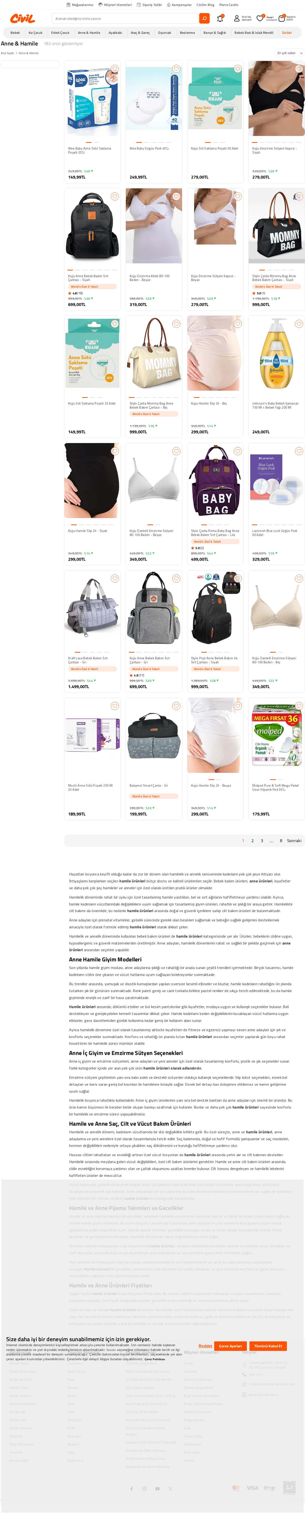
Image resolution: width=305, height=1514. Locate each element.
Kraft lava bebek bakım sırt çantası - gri (88, 660)
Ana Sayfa (7, 53)
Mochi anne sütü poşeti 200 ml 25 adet (90, 788)
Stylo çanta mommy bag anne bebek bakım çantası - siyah (274, 278)
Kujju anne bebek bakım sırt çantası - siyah (88, 278)
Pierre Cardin (229, 4)
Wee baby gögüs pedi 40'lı (149, 148)
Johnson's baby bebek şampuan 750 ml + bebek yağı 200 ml (275, 405)
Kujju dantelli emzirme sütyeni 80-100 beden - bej (274, 660)
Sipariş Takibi (152, 4)
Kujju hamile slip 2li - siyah (87, 531)
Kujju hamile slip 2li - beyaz (211, 786)
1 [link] (243, 840)
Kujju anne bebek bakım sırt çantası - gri (150, 660)
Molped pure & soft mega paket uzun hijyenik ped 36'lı (275, 788)
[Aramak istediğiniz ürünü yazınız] (204, 18)
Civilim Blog (205, 4)
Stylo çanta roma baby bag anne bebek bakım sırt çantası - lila (215, 533)
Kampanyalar (182, 4)
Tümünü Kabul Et (268, 1346)
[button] (16, 32)
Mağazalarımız (82, 4)
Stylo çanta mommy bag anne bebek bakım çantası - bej (151, 405)
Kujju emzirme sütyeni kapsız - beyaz (213, 278)
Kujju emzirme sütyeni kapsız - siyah (274, 150)
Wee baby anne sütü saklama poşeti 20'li (89, 150)
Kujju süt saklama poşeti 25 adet (92, 403)
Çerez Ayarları (230, 1346)
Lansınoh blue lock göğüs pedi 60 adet (274, 533)
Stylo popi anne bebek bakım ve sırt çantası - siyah (214, 660)
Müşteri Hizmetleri (118, 4)
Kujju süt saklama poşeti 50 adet (215, 148)
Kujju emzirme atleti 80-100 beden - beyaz (150, 278)
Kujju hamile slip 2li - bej (209, 403)
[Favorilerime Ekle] (115, 69)
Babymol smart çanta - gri (149, 786)
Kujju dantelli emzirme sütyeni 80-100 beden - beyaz (151, 533)
